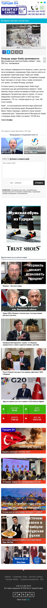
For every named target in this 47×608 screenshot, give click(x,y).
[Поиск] (32, 594)
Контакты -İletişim (35, 577)
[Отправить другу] (12, 52)
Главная (8, 577)
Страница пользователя (29, 579)
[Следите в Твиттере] (19, 594)
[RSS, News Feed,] (23, 594)
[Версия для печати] (17, 52)
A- (44, 61)
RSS (41, 579)
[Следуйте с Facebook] (15, 594)
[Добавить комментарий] (21, 52)
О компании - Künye (20, 577)
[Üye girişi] (28, 594)
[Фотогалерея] (44, 2)
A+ (44, 58)
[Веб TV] (41, 2)
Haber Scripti (21, 599)
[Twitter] (8, 52)
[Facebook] (4, 52)
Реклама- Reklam (12, 579)
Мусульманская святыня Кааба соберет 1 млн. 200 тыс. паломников (21, 62)
